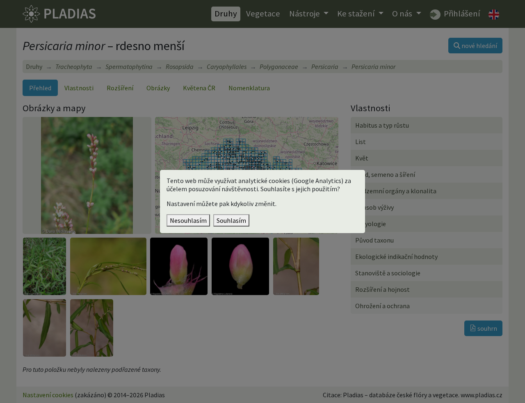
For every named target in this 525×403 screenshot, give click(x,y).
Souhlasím (231, 220)
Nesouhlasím (188, 220)
